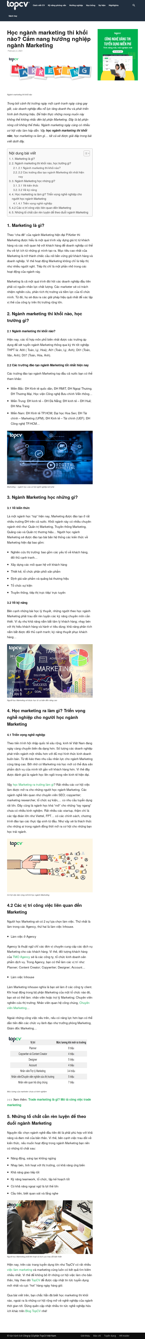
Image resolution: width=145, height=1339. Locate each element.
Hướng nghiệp (76, 5)
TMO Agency (21, 956)
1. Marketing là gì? (23, 158)
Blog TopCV (32, 1311)
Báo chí (97, 1335)
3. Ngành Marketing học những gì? (33, 181)
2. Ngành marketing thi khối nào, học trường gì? (41, 163)
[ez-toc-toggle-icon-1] (85, 153)
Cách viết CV (39, 5)
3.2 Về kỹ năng (27, 190)
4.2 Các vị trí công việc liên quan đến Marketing (41, 207)
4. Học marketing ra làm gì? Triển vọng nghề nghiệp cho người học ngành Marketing (47, 196)
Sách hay (13, 16)
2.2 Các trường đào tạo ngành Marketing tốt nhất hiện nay (51, 174)
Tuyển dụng (110, 1335)
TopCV (35, 1280)
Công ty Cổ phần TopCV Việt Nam (39, 1335)
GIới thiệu (85, 1335)
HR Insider (124, 1335)
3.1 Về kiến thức (28, 185)
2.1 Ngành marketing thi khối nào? (39, 168)
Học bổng (90, 5)
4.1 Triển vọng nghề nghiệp (35, 203)
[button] (133, 5)
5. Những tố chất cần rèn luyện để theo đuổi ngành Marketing (50, 212)
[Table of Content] (87, 153)
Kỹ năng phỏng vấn (57, 5)
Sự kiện (102, 5)
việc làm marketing (19, 1269)
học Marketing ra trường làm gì (33, 784)
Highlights (113, 5)
